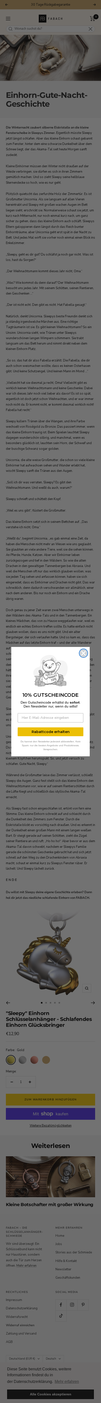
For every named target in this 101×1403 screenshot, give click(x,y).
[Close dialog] (83, 653)
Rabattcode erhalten (51, 732)
